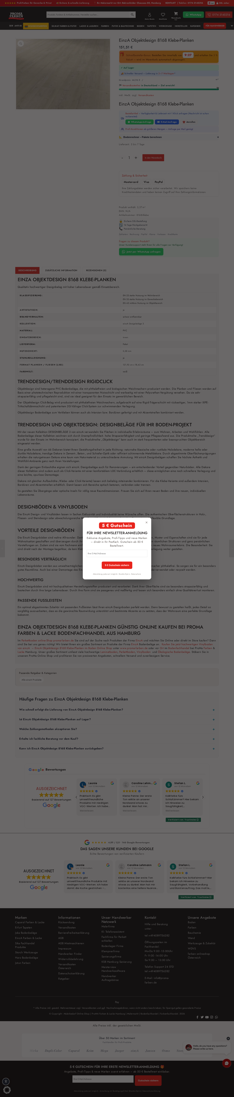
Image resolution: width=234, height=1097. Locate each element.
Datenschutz (136, 574)
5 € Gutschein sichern (117, 565)
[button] (7, 1090)
